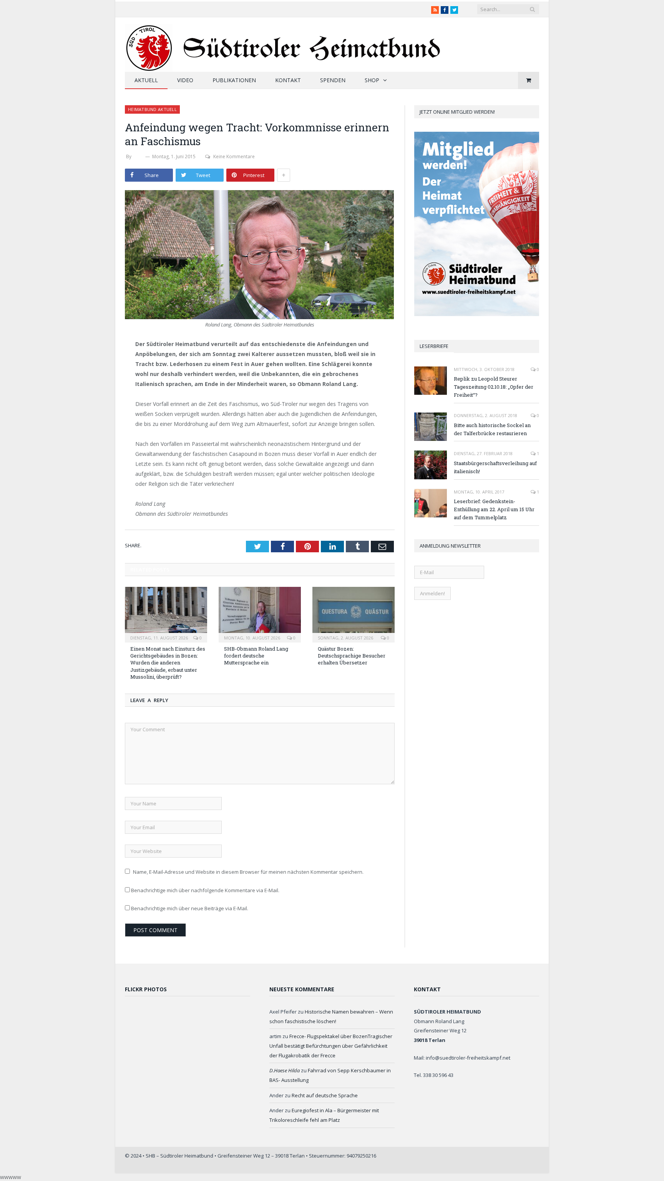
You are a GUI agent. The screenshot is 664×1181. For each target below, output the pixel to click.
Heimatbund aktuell (152, 109)
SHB (138, 156)
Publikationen (234, 80)
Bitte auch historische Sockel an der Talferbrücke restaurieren (492, 429)
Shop (372, 80)
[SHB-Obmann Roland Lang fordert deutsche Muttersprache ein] (260, 614)
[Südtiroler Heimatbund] (284, 43)
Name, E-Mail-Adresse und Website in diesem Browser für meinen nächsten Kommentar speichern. (248, 871)
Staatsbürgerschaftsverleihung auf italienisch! (495, 467)
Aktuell (146, 80)
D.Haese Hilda (284, 1070)
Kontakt (288, 80)
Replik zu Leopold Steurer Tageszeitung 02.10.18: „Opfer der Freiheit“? (493, 386)
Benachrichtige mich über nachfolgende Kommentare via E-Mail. (205, 890)
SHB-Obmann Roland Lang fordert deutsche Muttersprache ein (256, 655)
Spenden (332, 80)
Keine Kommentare (234, 156)
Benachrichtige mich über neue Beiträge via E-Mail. (189, 908)
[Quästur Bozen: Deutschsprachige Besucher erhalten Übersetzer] (353, 614)
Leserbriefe (434, 346)
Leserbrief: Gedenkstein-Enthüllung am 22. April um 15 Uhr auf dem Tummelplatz (494, 509)
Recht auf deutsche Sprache (325, 1095)
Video (185, 80)
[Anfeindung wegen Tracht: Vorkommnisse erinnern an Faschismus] (260, 255)
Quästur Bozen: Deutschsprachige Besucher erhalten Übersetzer (351, 655)
